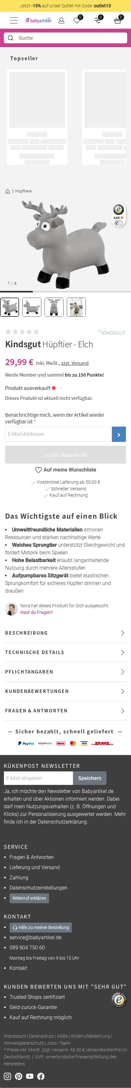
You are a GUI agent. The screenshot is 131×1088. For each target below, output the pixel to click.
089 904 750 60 (27, 948)
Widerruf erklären (29, 898)
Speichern (89, 778)
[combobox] (65, 37)
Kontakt (18, 968)
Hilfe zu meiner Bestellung (43, 927)
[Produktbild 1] (9, 307)
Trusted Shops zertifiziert (37, 997)
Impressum (15, 1036)
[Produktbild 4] (76, 307)
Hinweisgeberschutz (24, 1043)
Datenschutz (41, 1036)
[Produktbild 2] (31, 307)
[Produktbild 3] (54, 307)
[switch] (118, 222)
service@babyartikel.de (35, 937)
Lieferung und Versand (35, 867)
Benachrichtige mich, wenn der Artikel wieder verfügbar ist (54, 418)
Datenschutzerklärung (62, 822)
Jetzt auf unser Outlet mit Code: (65, 5)
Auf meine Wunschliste (70, 470)
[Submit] (11, 38)
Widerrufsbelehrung (90, 1036)
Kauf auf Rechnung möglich (41, 1017)
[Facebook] (42, 1076)
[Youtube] (31, 1076)
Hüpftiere (23, 191)
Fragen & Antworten (32, 857)
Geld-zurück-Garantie (33, 1007)
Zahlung (19, 878)
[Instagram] (9, 1076)
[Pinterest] (20, 1076)
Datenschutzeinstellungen (38, 888)
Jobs (52, 1043)
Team (64, 1043)
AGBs (62, 1036)
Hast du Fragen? (36, 612)
